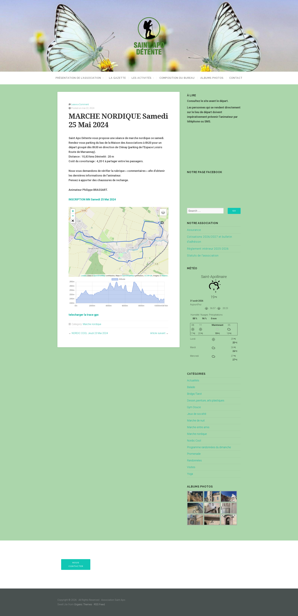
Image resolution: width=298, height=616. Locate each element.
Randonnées (194, 460)
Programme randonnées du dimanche (209, 447)
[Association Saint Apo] (149, 36)
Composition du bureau (177, 78)
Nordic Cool (194, 440)
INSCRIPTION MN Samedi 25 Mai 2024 (92, 199)
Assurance (194, 229)
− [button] (73, 216)
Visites (191, 467)
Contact (235, 78)
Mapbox (165, 275)
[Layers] (163, 212)
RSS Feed (99, 604)
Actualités (193, 380)
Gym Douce (194, 407)
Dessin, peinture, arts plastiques (205, 400)
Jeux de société (196, 413)
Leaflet (83, 275)
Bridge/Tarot (194, 393)
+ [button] (73, 211)
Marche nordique (92, 324)
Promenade (194, 453)
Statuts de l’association (203, 255)
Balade (191, 387)
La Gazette (117, 78)
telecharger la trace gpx (84, 314)
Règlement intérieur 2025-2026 (208, 248)
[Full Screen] (72, 220)
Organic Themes (83, 604)
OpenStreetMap (99, 275)
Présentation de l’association (78, 78)
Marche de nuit (196, 420)
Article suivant (157, 333)
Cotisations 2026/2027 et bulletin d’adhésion (209, 239)
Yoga (190, 473)
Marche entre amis (198, 427)
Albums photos (212, 78)
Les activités (141, 78)
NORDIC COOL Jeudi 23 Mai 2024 (90, 333)
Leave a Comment (80, 104)
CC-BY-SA (148, 275)
